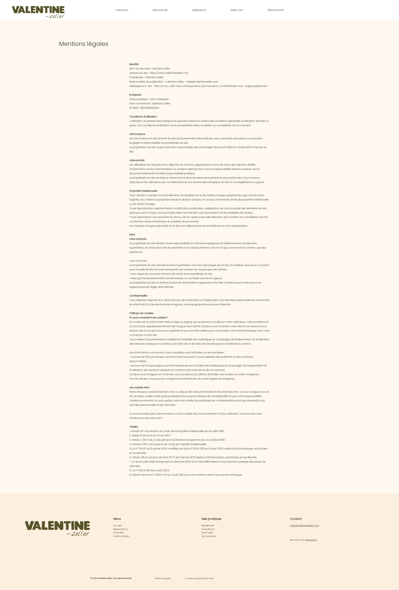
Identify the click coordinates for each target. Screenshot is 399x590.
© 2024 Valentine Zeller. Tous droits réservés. (111, 578)
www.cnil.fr (156, 418)
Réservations (120, 529)
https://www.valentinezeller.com (168, 73)
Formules (118, 532)
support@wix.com (256, 86)
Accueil (117, 525)
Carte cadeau (121, 536)
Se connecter (209, 536)
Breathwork (208, 525)
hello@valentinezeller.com (202, 81)
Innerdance (208, 529)
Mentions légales (163, 578)
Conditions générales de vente (199, 578)
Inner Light (207, 532)
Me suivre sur (303, 539)
